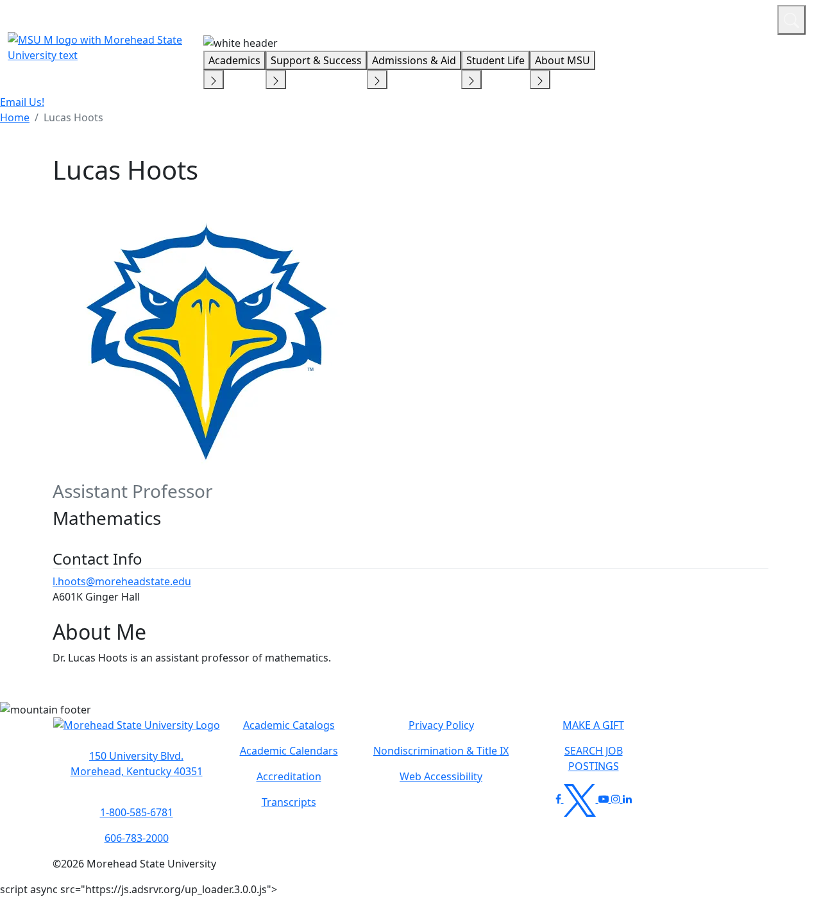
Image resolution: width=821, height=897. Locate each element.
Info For (522, 18)
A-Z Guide (681, 18)
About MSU (562, 60)
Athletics (744, 18)
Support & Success (316, 60)
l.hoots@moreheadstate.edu (122, 581)
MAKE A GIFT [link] (593, 725)
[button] (136, 731)
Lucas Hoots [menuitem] (73, 117)
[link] (136, 763)
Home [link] (15, 117)
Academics (234, 60)
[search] (791, 20)
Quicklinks (600, 18)
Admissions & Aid (414, 60)
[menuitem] (15, 117)
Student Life (495, 60)
